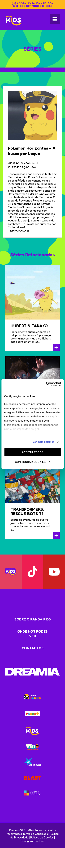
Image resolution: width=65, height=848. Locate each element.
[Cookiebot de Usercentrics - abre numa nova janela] (46, 384)
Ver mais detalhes (43, 441)
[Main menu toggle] (55, 19)
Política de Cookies (42, 837)
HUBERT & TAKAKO (29, 325)
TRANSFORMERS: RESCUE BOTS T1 (27, 511)
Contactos (33, 648)
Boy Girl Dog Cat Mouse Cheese (33, 5)
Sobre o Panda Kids (32, 619)
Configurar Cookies (32, 841)
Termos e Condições (35, 834)
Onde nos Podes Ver (32, 633)
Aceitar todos (32, 452)
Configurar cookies (30, 461)
